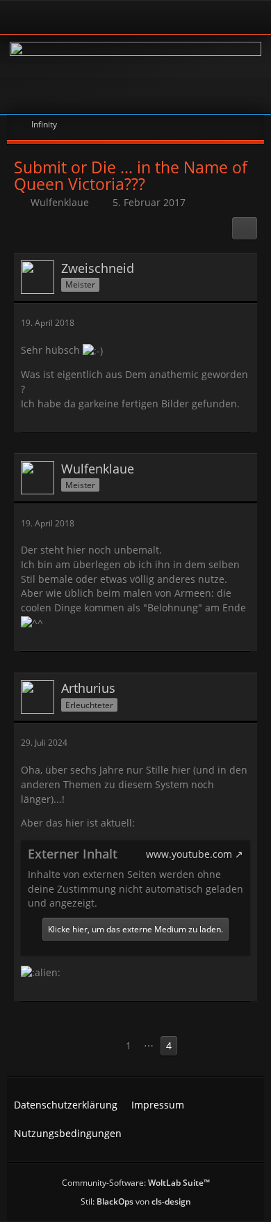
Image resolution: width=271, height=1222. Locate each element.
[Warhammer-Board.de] (135, 74)
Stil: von (136, 1201)
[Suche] (211, 17)
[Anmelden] (97, 17)
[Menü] (253, 17)
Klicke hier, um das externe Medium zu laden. (135, 929)
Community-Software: (136, 1183)
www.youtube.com (189, 854)
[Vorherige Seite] (106, 1046)
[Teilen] (244, 228)
